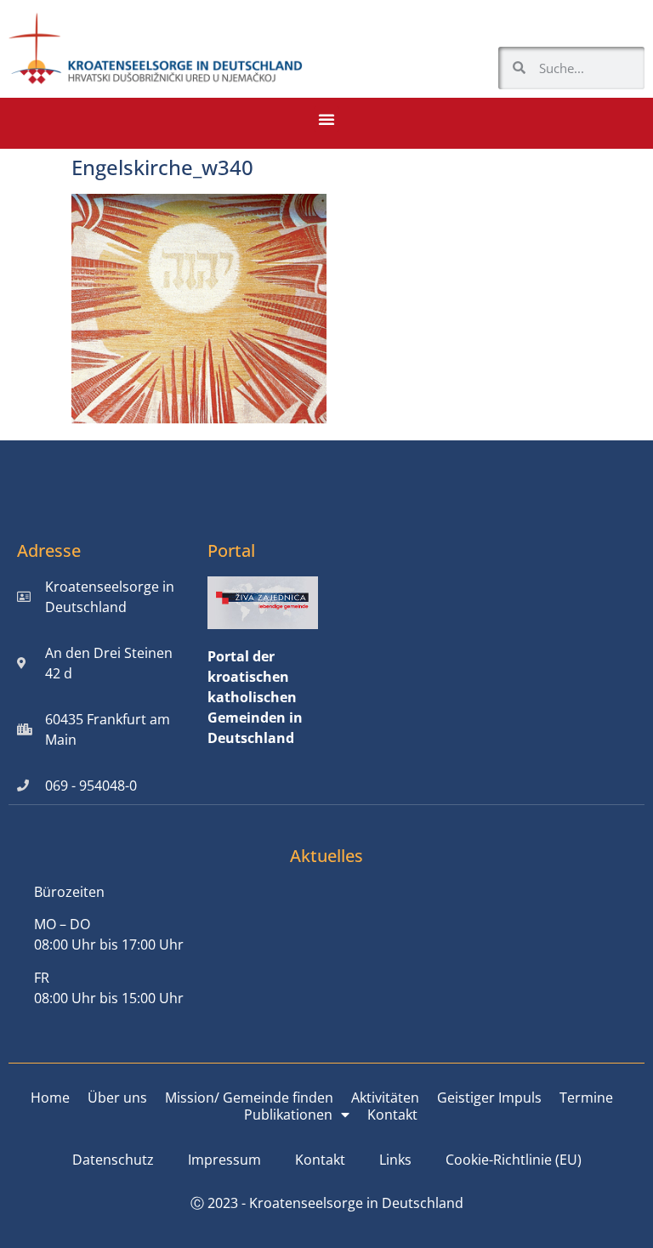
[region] (432, 1104)
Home (50, 1097)
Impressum (224, 1159)
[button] (326, 119)
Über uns (117, 1097)
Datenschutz (113, 1159)
